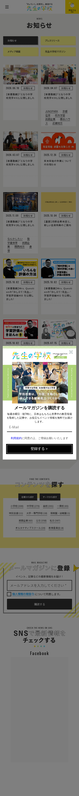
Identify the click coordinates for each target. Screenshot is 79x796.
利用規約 (16, 438)
